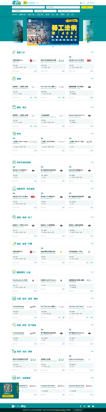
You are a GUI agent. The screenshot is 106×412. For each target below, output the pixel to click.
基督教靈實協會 (73, 281)
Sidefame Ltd (16, 143)
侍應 (48, 14)
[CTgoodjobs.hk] (16, 406)
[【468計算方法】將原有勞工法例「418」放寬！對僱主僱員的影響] (53, 31)
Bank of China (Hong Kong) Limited (21, 387)
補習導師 (62, 14)
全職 (35, 71)
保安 (72, 14)
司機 (68, 14)
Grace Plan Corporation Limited (76, 253)
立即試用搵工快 (7, 396)
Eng (37, 2)
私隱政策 (58, 410)
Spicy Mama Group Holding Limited (21, 88)
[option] (25, 64)
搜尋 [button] (87, 7)
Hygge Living (16, 62)
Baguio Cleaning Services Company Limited (51, 62)
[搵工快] (23, 406)
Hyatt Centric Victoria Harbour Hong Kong (79, 361)
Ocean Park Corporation (18, 308)
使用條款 (63, 410)
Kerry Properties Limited (74, 88)
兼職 (35, 97)
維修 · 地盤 (40, 14)
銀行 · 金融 (32, 14)
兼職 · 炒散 (23, 14)
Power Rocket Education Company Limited (51, 88)
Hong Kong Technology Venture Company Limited (52, 253)
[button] (14, 7)
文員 (53, 14)
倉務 (57, 14)
